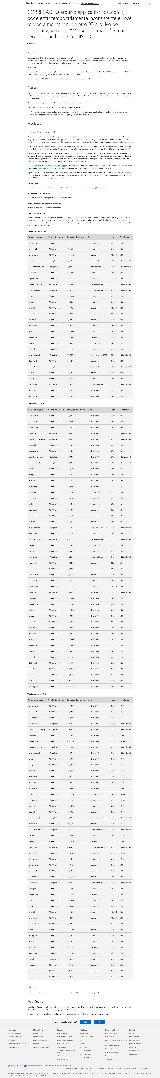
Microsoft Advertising (85, 1050)
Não (99, 1022)
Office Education (61, 1047)
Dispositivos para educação (64, 1036)
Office (48, 3)
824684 (30, 1014)
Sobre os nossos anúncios (130, 1068)
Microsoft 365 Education (63, 1043)
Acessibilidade (133, 1054)
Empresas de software (111, 1056)
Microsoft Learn (109, 1036)
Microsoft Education (62, 1033)
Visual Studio (108, 1059)
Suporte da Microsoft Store (40, 1040)
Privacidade (89, 1068)
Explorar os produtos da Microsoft (17, 1043)
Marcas (119, 1068)
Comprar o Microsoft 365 (90, 3)
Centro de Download (38, 1036)
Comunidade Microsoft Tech (112, 1045)
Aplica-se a (32, 44)
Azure (81, 1040)
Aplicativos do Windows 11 (15, 1047)
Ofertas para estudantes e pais (65, 1056)
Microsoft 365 (39, 3)
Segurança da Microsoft (86, 1036)
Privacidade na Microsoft (135, 1043)
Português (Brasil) (16, 1065)
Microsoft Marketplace (111, 1049)
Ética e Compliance (100, 1068)
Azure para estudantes (63, 1059)
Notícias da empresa (134, 1040)
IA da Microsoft (84, 1033)
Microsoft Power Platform (112, 1052)
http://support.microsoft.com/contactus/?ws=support (47, 165)
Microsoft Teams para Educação (65, 1040)
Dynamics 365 (83, 1043)
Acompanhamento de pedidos (41, 1047)
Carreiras (131, 1033)
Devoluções (36, 1043)
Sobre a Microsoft (134, 1036)
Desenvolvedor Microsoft (112, 1033)
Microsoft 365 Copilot (85, 1054)
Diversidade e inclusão (135, 1050)
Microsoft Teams (84, 1057)
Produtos (55, 3)
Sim (85, 1022)
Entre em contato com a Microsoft (74, 1068)
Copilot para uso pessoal (14, 1036)
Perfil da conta (37, 1033)
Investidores (132, 1047)
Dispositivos (66, 3)
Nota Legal (111, 1068)
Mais (75, 3)
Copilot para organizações (15, 1033)
